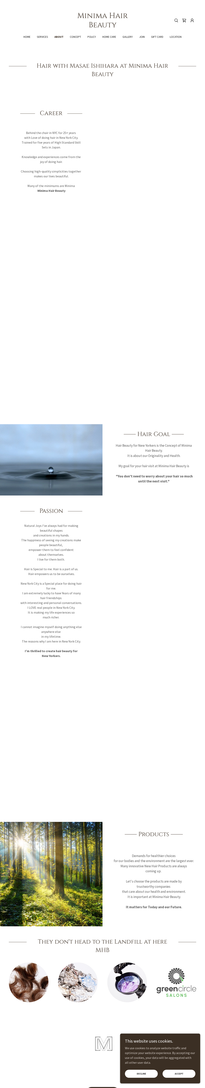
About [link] (58, 37)
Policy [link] (91, 37)
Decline (141, 1073)
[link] (102, 26)
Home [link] (26, 37)
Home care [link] (109, 37)
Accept (179, 1073)
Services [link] (42, 37)
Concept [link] (75, 37)
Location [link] (176, 37)
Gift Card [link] (157, 37)
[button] (192, 20)
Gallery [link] (128, 37)
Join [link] (142, 37)
